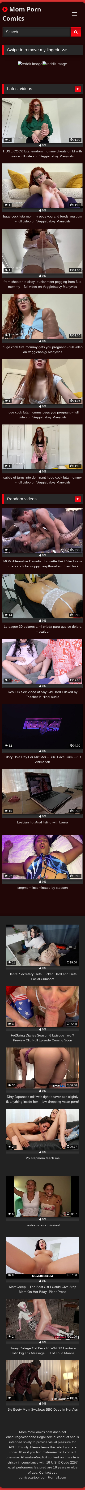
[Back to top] (70, 1476)
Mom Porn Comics (21, 13)
